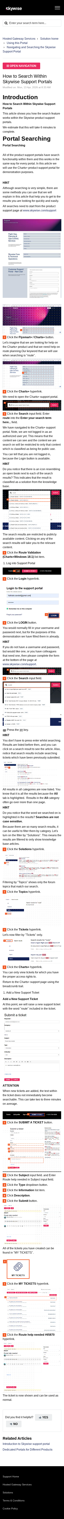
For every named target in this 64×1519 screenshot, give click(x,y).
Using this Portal (17, 42)
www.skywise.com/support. (20, 664)
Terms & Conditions (14, 1500)
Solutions (8, 1492)
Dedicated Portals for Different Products (27, 1449)
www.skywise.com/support (39, 210)
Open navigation (22, 65)
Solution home (49, 38)
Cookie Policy (10, 1508)
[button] (57, 7)
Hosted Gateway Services (19, 38)
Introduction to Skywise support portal (26, 1443)
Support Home (11, 1476)
